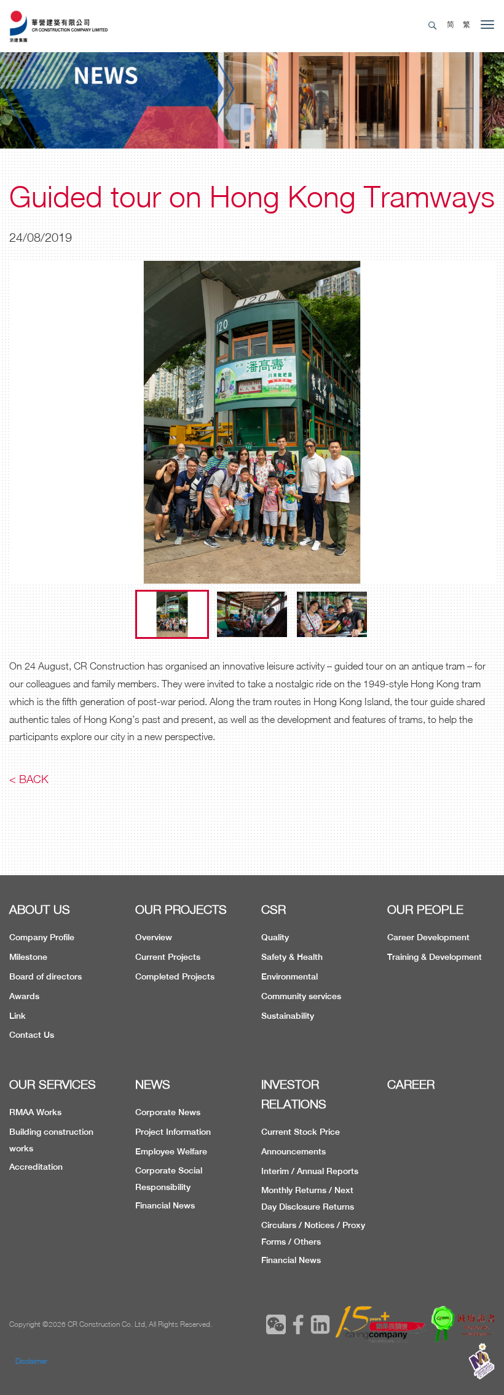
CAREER (411, 1084)
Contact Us (31, 1035)
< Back (29, 779)
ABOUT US (39, 909)
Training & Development (434, 957)
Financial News (165, 1205)
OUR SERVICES (52, 1084)
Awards (24, 996)
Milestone (28, 957)
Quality (275, 937)
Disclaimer (31, 1361)
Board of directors (45, 976)
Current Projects (167, 957)
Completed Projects (175, 976)
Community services (301, 996)
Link (17, 1016)
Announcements (293, 1151)
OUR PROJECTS (181, 909)
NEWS (152, 1084)
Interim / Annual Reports (309, 1171)
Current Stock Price (300, 1132)
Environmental (289, 976)
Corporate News (167, 1112)
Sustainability (287, 1016)
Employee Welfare (171, 1151)
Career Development (428, 937)
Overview (153, 937)
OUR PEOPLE (425, 909)
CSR (273, 909)
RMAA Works (35, 1112)
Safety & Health (292, 957)
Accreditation (36, 1167)
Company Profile (41, 937)
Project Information (173, 1132)
